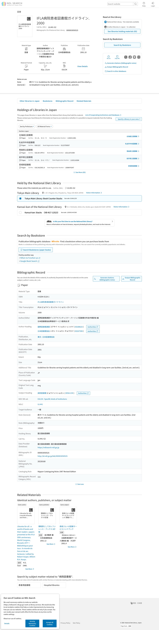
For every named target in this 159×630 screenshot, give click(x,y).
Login (153, 6)
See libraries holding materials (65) (122, 31)
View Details (82, 66)
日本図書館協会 (44, 331)
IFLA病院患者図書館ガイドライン (51, 302)
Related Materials (84, 101)
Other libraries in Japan (29, 101)
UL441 (40, 404)
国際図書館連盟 (44, 326)
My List (108, 58)
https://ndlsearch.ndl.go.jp (48, 447)
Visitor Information (93, 193)
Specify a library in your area (128, 119)
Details (6, 623)
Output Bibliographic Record (117, 67)
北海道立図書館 (132, 136)
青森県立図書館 (132, 151)
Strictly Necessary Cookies (32, 623)
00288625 (79, 326)
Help (144, 6)
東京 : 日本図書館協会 (46, 337)
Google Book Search (28, 261)
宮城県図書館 (132, 166)
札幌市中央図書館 (131, 144)
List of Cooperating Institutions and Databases (102, 115)
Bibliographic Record (64, 101)
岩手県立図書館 (132, 158)
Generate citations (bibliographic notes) (121, 63)
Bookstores (47, 101)
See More (28, 569)
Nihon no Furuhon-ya (29, 257)
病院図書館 (42, 393)
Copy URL (117, 58)
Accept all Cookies (49, 623)
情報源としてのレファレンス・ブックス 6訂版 (47, 529)
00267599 (79, 331)
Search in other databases (116, 71)
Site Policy (76, 623)
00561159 (69, 393)
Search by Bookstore (122, 45)
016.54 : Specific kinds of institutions (52, 399)
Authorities (92, 327)
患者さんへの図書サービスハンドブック (68, 527)
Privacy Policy (65, 623)
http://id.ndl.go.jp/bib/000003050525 (52, 456)
